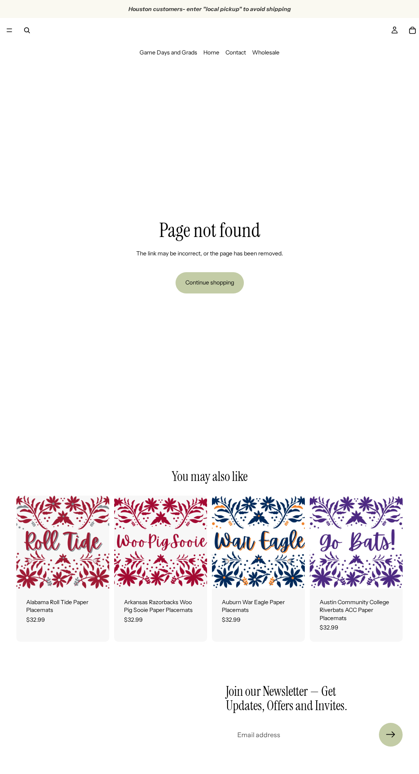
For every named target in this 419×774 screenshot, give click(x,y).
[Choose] (96, 576)
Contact (235, 52)
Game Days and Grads (168, 52)
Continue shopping (209, 282)
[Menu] (9, 30)
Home (211, 52)
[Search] (27, 30)
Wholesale (265, 52)
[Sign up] (391, 735)
